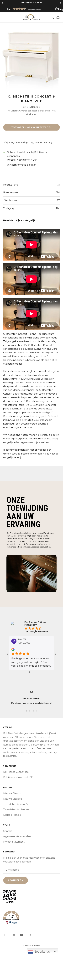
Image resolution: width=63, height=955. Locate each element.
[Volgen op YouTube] (21, 935)
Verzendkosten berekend (35, 110)
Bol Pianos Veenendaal (16, 771)
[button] (31, 9)
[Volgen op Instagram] (13, 935)
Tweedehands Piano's (15, 804)
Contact (7, 831)
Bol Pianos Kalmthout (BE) (18, 777)
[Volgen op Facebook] (4, 935)
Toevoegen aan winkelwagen (31, 127)
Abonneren (15, 880)
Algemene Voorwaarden (17, 836)
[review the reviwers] (13, 649)
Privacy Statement (14, 841)
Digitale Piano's (12, 814)
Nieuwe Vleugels (12, 798)
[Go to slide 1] (29, 672)
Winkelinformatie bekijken (21, 164)
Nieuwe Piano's (12, 793)
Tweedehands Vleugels (16, 809)
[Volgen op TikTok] (30, 935)
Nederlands (41, 951)
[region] (31, 697)
